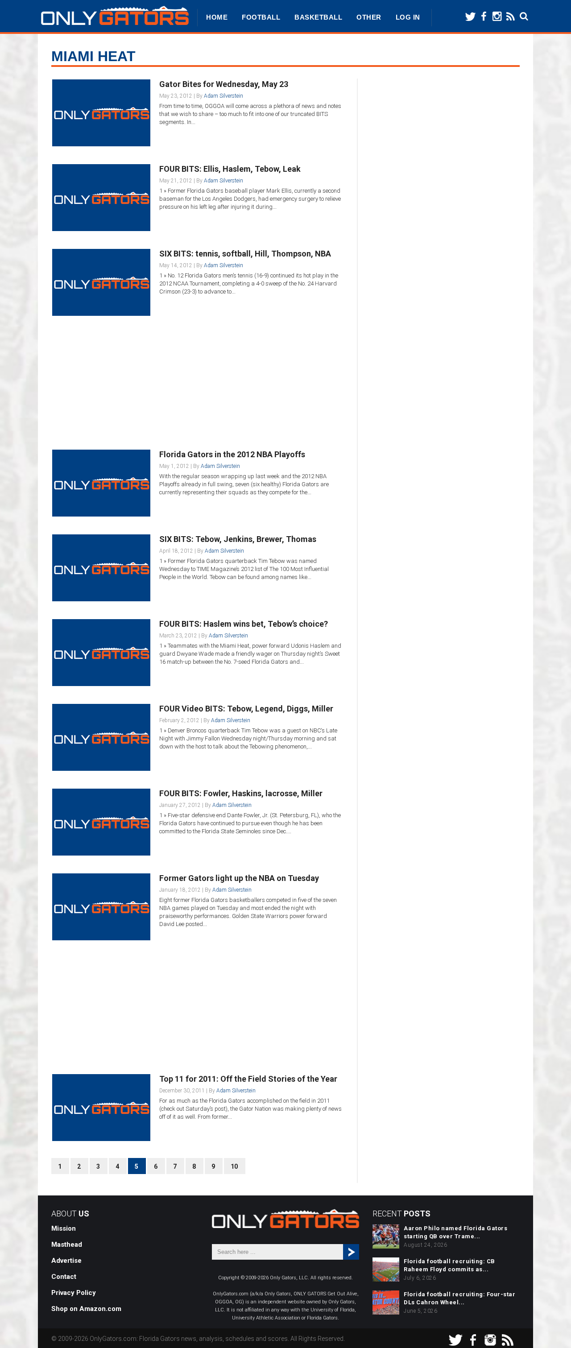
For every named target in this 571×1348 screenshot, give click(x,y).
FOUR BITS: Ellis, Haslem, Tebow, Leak (230, 169)
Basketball (318, 17)
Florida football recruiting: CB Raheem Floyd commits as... (449, 1265)
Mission (63, 1228)
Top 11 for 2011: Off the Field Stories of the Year (248, 1078)
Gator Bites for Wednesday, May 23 (223, 84)
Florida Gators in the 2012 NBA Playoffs (232, 454)
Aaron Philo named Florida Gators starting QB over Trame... (455, 1232)
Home (217, 17)
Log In (408, 17)
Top (550, 1327)
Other (368, 17)
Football (261, 17)
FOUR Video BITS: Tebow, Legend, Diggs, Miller (246, 708)
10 (234, 1166)
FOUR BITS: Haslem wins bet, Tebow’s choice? (243, 624)
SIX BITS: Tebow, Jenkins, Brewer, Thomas (237, 539)
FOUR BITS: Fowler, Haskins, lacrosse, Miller (241, 793)
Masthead (66, 1244)
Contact (63, 1277)
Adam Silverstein (223, 96)
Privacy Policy (73, 1293)
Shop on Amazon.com (86, 1309)
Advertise (66, 1261)
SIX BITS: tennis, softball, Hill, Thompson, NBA (245, 253)
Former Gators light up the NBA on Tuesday (239, 878)
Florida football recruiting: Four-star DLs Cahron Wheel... (459, 1298)
